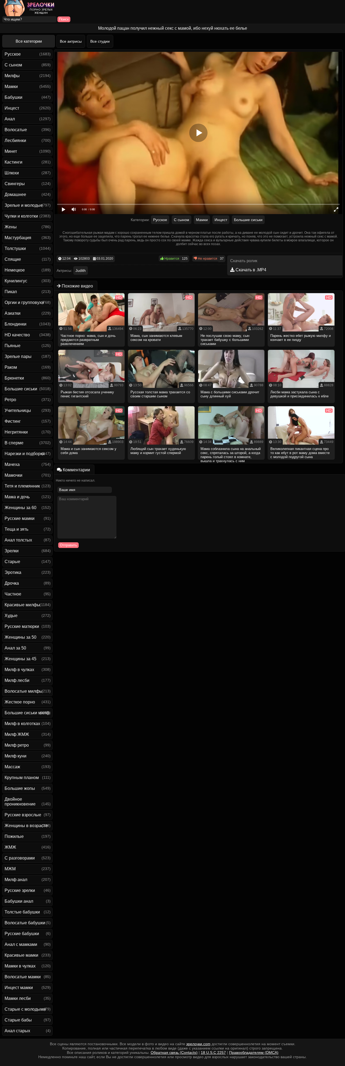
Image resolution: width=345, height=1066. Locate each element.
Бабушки (13, 97)
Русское (13, 54)
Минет (11, 151)
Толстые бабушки (22, 912)
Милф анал (16, 879)
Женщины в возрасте (26, 825)
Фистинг (13, 421)
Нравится (171, 258)
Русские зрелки (20, 890)
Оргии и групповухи (24, 302)
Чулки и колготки (21, 216)
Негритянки (16, 432)
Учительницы (18, 410)
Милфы (12, 75)
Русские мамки (19, 518)
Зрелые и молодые (24, 205)
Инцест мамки (19, 987)
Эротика (13, 572)
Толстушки (15, 248)
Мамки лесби (18, 998)
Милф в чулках (19, 669)
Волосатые (16, 129)
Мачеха (12, 464)
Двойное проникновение (20, 801)
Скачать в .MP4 (250, 270)
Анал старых (17, 1030)
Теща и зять (16, 529)
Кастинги (13, 162)
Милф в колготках (22, 723)
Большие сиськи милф (27, 712)
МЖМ (10, 869)
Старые (12, 561)
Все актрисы (71, 41)
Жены (11, 227)
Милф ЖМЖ (17, 734)
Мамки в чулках (20, 966)
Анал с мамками (21, 944)
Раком (11, 367)
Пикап (11, 291)
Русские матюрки (22, 626)
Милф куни (15, 756)
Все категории (29, 41)
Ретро (10, 399)
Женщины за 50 (20, 637)
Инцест (12, 108)
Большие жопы (20, 788)
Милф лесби (17, 680)
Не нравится (207, 258)
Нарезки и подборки (25, 453)
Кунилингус (16, 281)
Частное (13, 594)
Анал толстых (18, 540)
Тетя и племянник (22, 486)
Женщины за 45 (20, 658)
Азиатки (12, 313)
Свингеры (15, 183)
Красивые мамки (21, 955)
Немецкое (15, 270)
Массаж (12, 766)
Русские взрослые (23, 815)
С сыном (13, 65)
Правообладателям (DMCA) (253, 1052)
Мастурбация (18, 237)
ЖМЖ (10, 847)
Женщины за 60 (20, 507)
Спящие (13, 259)
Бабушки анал (19, 901)
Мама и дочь (17, 497)
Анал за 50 (15, 648)
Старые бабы (18, 1020)
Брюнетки (14, 378)
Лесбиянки (15, 140)
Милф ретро (17, 745)
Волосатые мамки (23, 976)
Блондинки (15, 324)
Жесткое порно (20, 702)
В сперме (14, 443)
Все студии (100, 41)
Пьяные (12, 345)
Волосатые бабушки (25, 923)
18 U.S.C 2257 (213, 1052)
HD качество (17, 335)
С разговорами (20, 858)
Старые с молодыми (25, 1009)
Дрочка (12, 583)
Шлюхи (12, 173)
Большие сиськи (21, 389)
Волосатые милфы (24, 691)
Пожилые (14, 836)
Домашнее (15, 194)
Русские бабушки (22, 933)
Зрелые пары (18, 356)
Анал (10, 119)
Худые (11, 615)
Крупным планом (22, 777)
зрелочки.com (198, 1044)
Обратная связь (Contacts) (174, 1052)
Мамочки (13, 475)
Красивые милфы (22, 605)
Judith (80, 270)
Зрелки (12, 551)
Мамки (11, 86)
